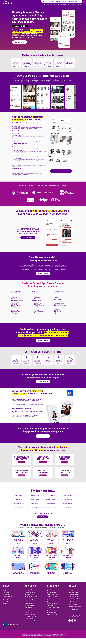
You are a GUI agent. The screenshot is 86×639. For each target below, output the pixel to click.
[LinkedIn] (72, 620)
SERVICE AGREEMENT (53, 631)
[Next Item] (73, 97)
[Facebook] (75, 620)
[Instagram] (69, 620)
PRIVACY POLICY (46, 631)
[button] (84, 1)
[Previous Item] (12, 97)
